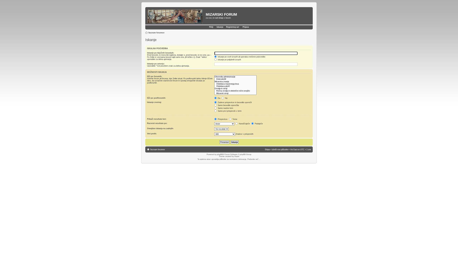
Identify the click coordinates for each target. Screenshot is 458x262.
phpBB (220, 154)
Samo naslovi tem (225, 108)
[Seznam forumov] (176, 16)
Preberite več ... (253, 159)
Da (218, 98)
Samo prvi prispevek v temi (229, 111)
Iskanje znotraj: (154, 102)
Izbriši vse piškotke (280, 149)
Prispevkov (222, 119)
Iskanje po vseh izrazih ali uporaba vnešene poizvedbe (241, 57)
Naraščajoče (244, 124)
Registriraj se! (232, 27)
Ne (226, 98)
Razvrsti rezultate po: (157, 123)
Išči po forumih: (154, 76)
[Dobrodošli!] (235, 79)
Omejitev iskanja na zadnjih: (160, 128)
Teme (234, 119)
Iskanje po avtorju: (156, 64)
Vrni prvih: (152, 134)
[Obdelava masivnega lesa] (235, 84)
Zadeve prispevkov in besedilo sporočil (234, 102)
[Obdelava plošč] (235, 86)
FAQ (211, 27)
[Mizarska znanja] (235, 81)
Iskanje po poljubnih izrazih (229, 59)
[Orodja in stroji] (235, 88)
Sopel (236, 156)
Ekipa (267, 149)
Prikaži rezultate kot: (156, 119)
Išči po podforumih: (156, 98)
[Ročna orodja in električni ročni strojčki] (235, 91)
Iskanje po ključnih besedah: (160, 53)
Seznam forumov (156, 33)
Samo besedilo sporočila (228, 105)
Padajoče (258, 124)
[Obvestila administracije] (235, 77)
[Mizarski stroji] (235, 93)
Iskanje (220, 27)
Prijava (246, 27)
